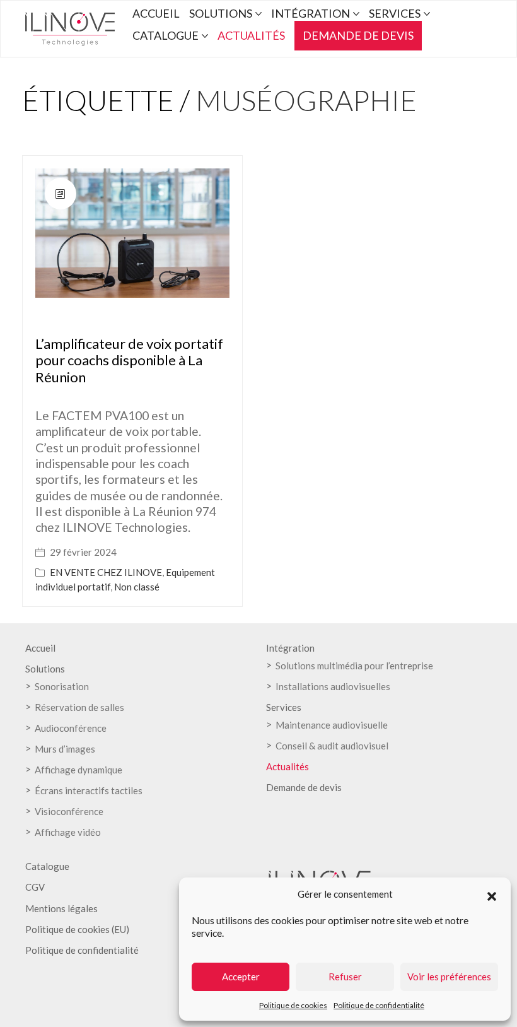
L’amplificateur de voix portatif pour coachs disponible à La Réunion (129, 360)
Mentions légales (61, 908)
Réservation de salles (79, 707)
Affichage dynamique (78, 769)
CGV (35, 887)
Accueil (40, 648)
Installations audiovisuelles (333, 686)
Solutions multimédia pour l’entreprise (354, 665)
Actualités (287, 766)
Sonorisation (62, 686)
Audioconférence (71, 728)
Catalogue (47, 866)
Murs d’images (65, 748)
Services (283, 707)
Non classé (137, 586)
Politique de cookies (293, 1005)
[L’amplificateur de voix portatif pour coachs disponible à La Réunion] (132, 233)
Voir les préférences (449, 976)
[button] (491, 894)
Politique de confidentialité (379, 1005)
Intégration (290, 648)
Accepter (241, 976)
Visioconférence (69, 811)
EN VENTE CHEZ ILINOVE (106, 572)
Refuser (345, 976)
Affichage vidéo (68, 832)
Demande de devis (304, 787)
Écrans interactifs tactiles (88, 790)
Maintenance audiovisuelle (332, 725)
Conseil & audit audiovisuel (332, 745)
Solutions (45, 668)
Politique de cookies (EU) (77, 929)
